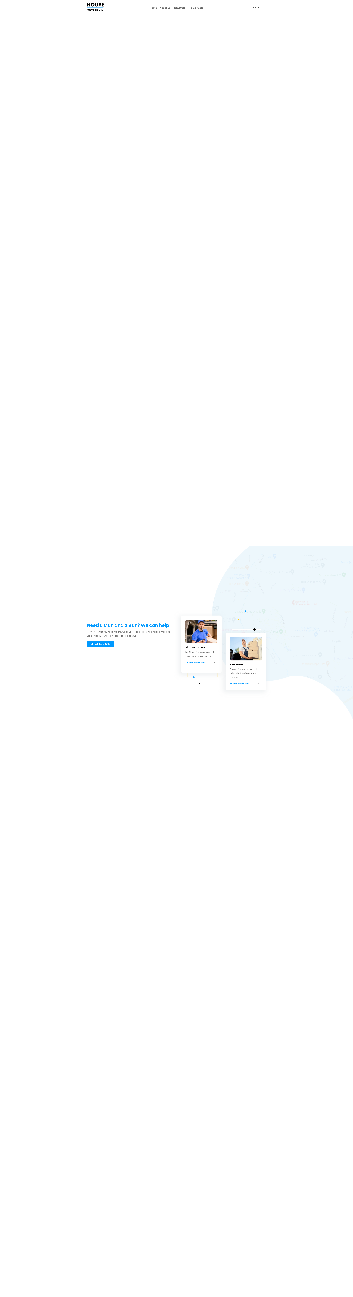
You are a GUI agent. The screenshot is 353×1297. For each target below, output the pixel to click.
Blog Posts (197, 8)
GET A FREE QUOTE (100, 643)
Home (153, 8)
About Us (165, 8)
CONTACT (257, 7)
